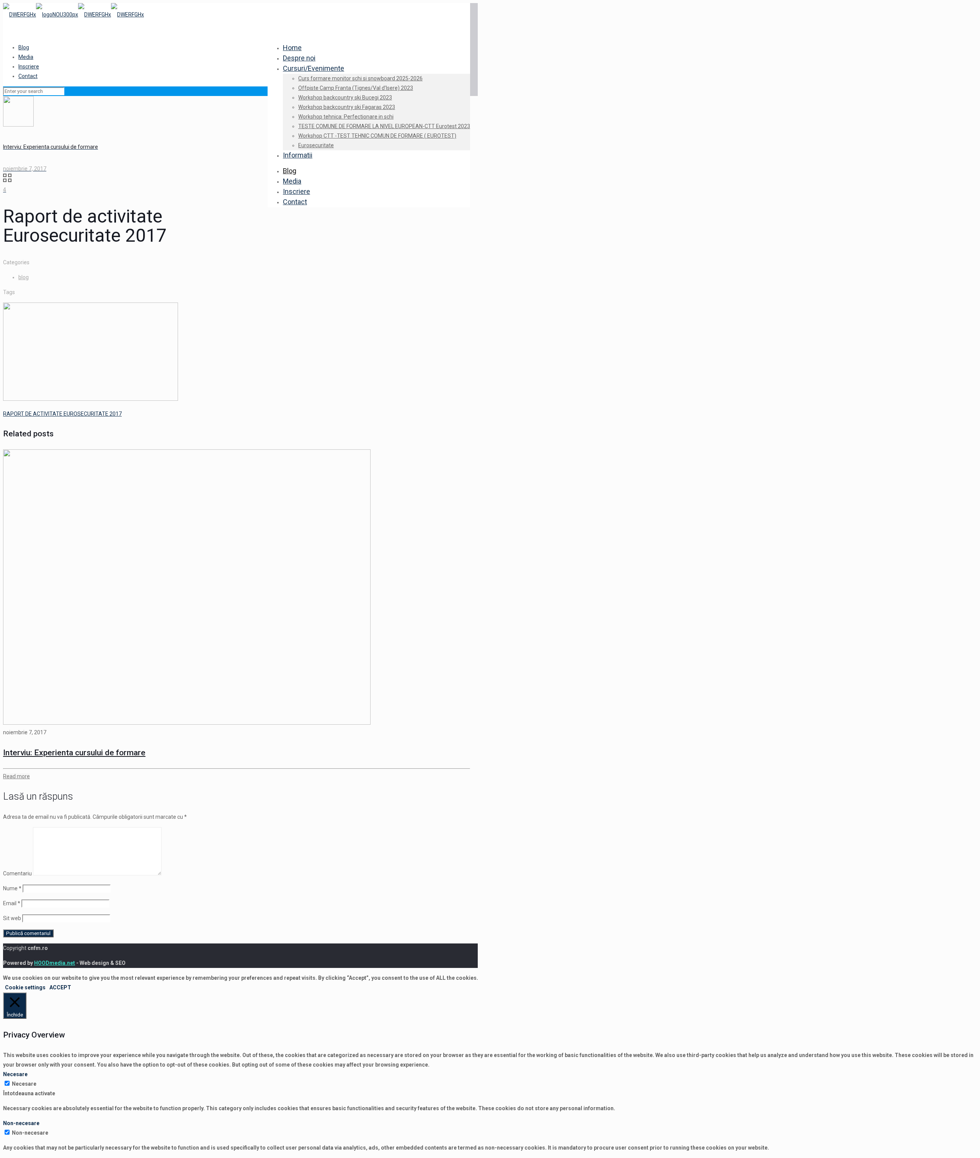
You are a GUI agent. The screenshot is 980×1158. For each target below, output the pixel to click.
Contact (28, 76)
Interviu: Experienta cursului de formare (74, 752)
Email (11, 903)
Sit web (12, 918)
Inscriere (28, 66)
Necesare (24, 1084)
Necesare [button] (15, 1074)
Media (25, 57)
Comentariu (17, 873)
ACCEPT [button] (60, 987)
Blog (23, 47)
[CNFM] (73, 14)
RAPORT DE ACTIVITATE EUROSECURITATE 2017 (62, 414)
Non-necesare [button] (21, 1123)
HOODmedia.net (54, 963)
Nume (12, 888)
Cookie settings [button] (25, 987)
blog (23, 277)
